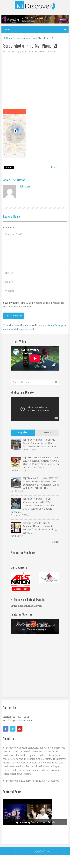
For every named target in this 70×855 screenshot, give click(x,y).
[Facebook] (5, 729)
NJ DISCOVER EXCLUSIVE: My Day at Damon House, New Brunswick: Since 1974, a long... (41, 443)
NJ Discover (24, 851)
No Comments (49, 51)
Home (9, 38)
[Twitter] (12, 729)
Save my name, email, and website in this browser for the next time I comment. (33, 305)
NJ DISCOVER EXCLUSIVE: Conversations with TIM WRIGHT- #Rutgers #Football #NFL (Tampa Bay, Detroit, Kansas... (33, 505)
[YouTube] (19, 729)
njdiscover (10, 51)
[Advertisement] (35, 81)
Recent (47, 432)
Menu (7, 29)
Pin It (54, 167)
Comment (8, 227)
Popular (22, 432)
